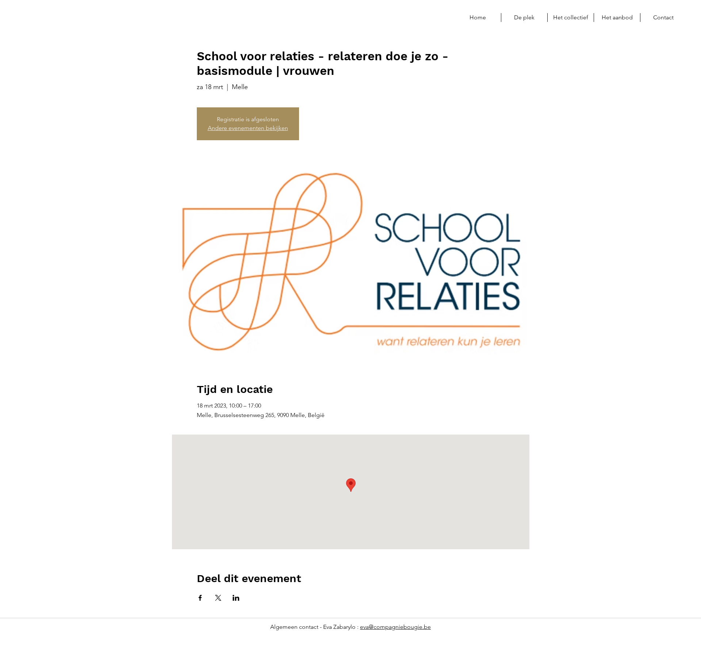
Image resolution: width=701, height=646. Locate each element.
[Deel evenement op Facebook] (200, 598)
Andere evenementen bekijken (248, 128)
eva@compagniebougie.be (395, 626)
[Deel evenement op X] (218, 598)
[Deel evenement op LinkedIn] (236, 598)
